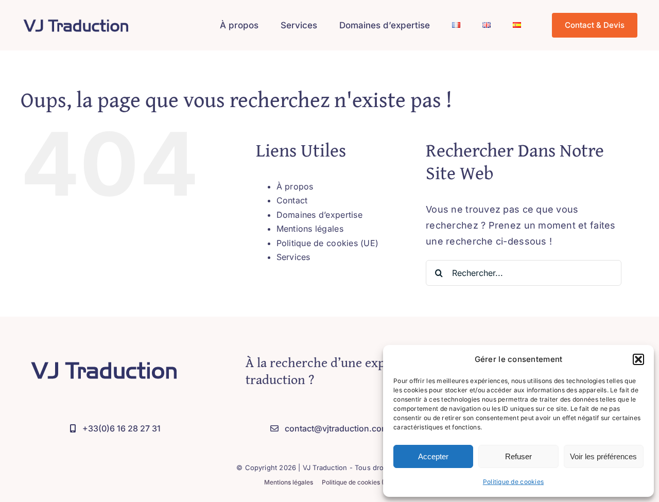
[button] (638, 359)
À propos (295, 186)
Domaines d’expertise (319, 215)
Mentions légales (309, 228)
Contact (292, 200)
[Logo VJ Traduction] (76, 17)
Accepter (433, 456)
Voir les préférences (603, 456)
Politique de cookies (513, 482)
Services (293, 257)
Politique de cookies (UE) (327, 243)
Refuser (518, 456)
